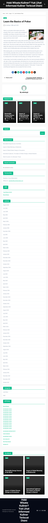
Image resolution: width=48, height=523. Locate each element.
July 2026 (5, 208)
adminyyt (9, 25)
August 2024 (6, 270)
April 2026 (5, 218)
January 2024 (6, 293)
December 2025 (6, 231)
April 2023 (5, 323)
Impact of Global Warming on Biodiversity (24, 115)
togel (5, 18)
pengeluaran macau (7, 409)
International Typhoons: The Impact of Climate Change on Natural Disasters (20, 153)
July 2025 (5, 234)
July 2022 (5, 352)
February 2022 (6, 369)
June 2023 (5, 316)
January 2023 (6, 333)
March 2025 (5, 247)
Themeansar (11, 511)
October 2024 (6, 264)
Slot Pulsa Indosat (7, 441)
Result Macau (6, 194)
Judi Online (5, 392)
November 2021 (6, 379)
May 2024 (5, 280)
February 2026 (6, 224)
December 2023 (6, 297)
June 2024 (5, 277)
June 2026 (5, 211)
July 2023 (5, 313)
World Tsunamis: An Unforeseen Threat (12, 156)
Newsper (5, 511)
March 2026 (5, 221)
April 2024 (5, 283)
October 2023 (6, 303)
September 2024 (7, 267)
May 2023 (5, 320)
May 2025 (5, 241)
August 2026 (6, 205)
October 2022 (6, 343)
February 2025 (6, 251)
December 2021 (6, 375)
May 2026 (5, 214)
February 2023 (6, 329)
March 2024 (6, 287)
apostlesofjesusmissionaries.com (16, 180)
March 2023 (5, 326)
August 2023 (6, 310)
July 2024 (5, 274)
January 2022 (6, 372)
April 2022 (5, 362)
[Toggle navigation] (4, 4)
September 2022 (7, 346)
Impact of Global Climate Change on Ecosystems (37, 116)
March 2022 (5, 366)
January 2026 (6, 228)
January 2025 (6, 254)
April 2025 (5, 244)
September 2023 (7, 306)
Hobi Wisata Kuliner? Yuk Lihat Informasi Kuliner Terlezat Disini (24, 4)
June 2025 (5, 237)
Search (6, 129)
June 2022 (5, 356)
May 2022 (5, 359)
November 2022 (6, 339)
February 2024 (6, 290)
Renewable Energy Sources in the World (9, 115)
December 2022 (6, 336)
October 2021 (6, 382)
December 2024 (6, 257)
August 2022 (6, 349)
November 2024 (6, 260)
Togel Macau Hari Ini (7, 192)
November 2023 (6, 300)
